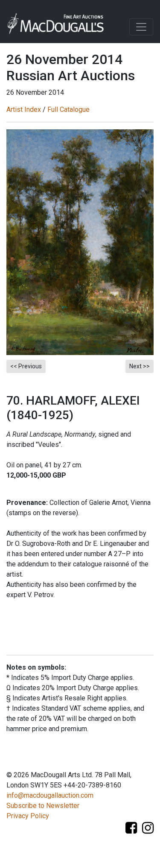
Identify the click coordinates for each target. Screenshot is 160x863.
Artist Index (23, 109)
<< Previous (26, 366)
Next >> (139, 366)
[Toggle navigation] (141, 26)
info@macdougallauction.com (49, 795)
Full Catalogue (68, 109)
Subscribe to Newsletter (42, 806)
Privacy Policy (27, 816)
